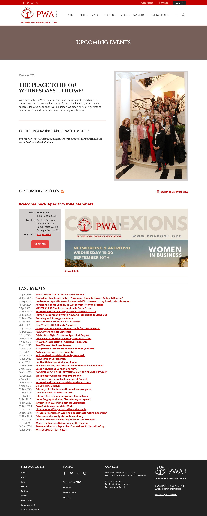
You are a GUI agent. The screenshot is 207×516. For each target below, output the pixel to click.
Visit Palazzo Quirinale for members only (58, 375)
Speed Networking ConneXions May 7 (56, 368)
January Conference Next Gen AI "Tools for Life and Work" (68, 328)
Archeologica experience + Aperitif (55, 352)
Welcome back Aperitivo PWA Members (56, 204)
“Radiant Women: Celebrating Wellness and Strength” (66, 419)
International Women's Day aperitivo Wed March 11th (66, 311)
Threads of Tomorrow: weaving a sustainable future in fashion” (71, 412)
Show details (72, 270)
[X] (28, 3)
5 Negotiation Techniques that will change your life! (65, 348)
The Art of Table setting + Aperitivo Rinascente (61, 341)
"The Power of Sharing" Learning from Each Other (63, 338)
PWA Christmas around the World (54, 406)
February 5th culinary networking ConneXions (62, 395)
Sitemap (67, 487)
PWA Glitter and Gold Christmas (53, 331)
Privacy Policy (69, 492)
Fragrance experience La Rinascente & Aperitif (61, 379)
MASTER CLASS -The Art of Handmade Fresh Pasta (63, 308)
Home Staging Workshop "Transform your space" (63, 399)
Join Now (146, 2)
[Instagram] (37, 3)
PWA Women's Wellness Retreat (53, 345)
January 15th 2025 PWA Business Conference (60, 402)
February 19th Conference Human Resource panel (63, 389)
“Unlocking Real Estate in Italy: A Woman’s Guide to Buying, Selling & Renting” (79, 298)
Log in (179, 2)
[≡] (176, 15)
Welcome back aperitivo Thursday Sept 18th (60, 355)
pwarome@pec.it (117, 487)
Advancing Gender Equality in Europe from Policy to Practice (69, 304)
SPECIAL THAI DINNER (48, 385)
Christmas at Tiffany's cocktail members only (61, 409)
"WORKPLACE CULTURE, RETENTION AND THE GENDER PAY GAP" (71, 372)
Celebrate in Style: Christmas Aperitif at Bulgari (62, 335)
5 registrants (44, 234)
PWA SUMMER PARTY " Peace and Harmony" (60, 294)
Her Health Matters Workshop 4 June (56, 362)
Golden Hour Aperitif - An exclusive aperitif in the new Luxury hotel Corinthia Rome (82, 301)
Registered (29, 234)
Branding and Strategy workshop (54, 318)
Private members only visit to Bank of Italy (60, 416)
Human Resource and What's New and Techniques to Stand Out (71, 314)
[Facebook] (23, 3)
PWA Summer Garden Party (51, 358)
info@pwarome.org (121, 484)
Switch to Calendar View (174, 191)
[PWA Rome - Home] (39, 22)
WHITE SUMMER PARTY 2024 (51, 429)
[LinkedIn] (32, 3)
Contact (163, 2)
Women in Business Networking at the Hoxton (62, 423)
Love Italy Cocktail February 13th (54, 392)
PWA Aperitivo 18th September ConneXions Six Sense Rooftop (70, 426)
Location (30, 220)
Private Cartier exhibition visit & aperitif (58, 321)
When (32, 212)
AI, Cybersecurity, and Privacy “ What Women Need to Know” (70, 365)
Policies (66, 497)
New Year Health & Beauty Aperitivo (56, 325)
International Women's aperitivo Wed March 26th (63, 382)
